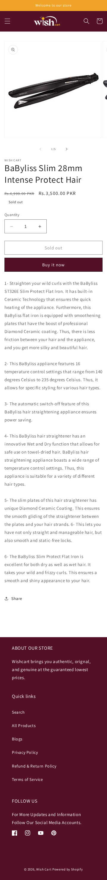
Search (18, 712)
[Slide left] (40, 149)
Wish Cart (43, 869)
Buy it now (53, 265)
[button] (7, 21)
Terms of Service (27, 779)
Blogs (17, 739)
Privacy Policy (25, 752)
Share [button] (16, 598)
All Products (24, 725)
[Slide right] (66, 149)
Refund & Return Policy (34, 766)
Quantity (11, 214)
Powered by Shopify (67, 869)
